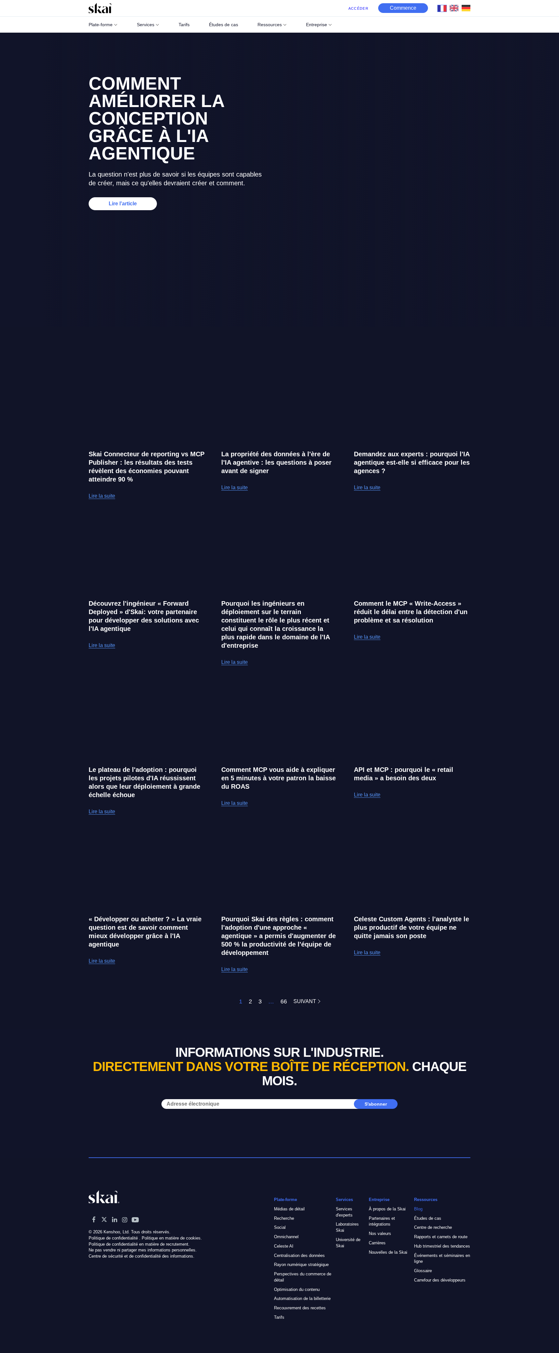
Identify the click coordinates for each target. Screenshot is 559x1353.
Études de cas (427, 1218)
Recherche (284, 1218)
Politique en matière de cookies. (172, 1238)
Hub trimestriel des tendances (442, 1246)
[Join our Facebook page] (94, 1219)
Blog (418, 1209)
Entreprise (316, 24)
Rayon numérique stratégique (301, 1264)
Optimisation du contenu (297, 1289)
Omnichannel (286, 1236)
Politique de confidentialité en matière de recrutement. (139, 1244)
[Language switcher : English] (456, 7)
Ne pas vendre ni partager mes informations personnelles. (143, 1250)
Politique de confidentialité (113, 1238)
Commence (403, 8)
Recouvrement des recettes (300, 1307)
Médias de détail (289, 1209)
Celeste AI (283, 1246)
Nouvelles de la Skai (388, 1252)
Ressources (270, 24)
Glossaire (423, 1270)
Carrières (377, 1242)
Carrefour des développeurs (440, 1280)
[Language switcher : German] (468, 7)
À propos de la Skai (387, 1209)
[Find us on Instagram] (125, 1219)
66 (283, 1001)
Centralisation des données (299, 1255)
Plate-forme (101, 24)
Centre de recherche (433, 1227)
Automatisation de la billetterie (302, 1298)
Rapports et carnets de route (440, 1236)
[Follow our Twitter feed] (104, 1219)
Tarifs (279, 1317)
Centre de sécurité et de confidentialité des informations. (141, 1256)
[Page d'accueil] (100, 8)
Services (145, 24)
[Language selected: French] (456, 8)
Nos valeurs (380, 1233)
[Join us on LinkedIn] (114, 1219)
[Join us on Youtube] (135, 1219)
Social (280, 1227)
